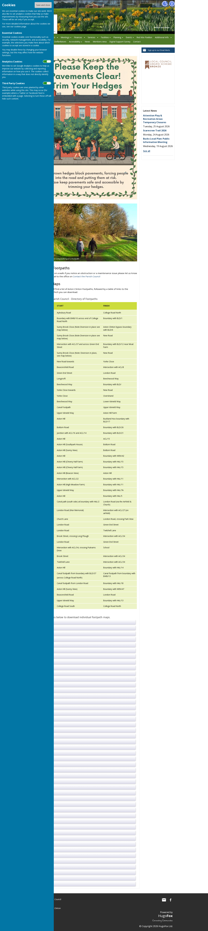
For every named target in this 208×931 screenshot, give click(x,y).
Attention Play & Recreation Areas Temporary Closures (154, 119)
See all (146, 151)
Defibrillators (60, 41)
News (87, 41)
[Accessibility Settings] (172, 3)
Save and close (43, 5)
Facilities (105, 37)
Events (129, 37)
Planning (117, 37)
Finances (78, 37)
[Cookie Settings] (165, 3)
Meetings (65, 37)
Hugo (165, 915)
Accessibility (74, 41)
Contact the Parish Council (86, 276)
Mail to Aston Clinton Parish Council (164, 900)
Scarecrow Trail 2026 (154, 130)
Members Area (100, 41)
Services (91, 37)
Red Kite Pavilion (144, 37)
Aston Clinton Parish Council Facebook (170, 900)
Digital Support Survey (119, 41)
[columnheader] (78, 306)
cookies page (20, 26)
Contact (137, 41)
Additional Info (162, 37)
